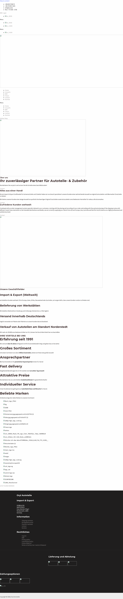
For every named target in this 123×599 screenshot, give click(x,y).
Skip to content (4, 1)
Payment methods (27, 524)
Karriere (7, 99)
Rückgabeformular (27, 522)
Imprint (24, 536)
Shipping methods (27, 521)
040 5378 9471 (21, 507)
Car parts (7, 92)
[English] (3, 586)
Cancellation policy (27, 541)
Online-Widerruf (27, 543)
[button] (61, 19)
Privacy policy (26, 539)
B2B (6, 94)
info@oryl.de (20, 505)
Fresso (7, 96)
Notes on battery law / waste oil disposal (34, 545)
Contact (7, 98)
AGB (23, 538)
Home (7, 90)
